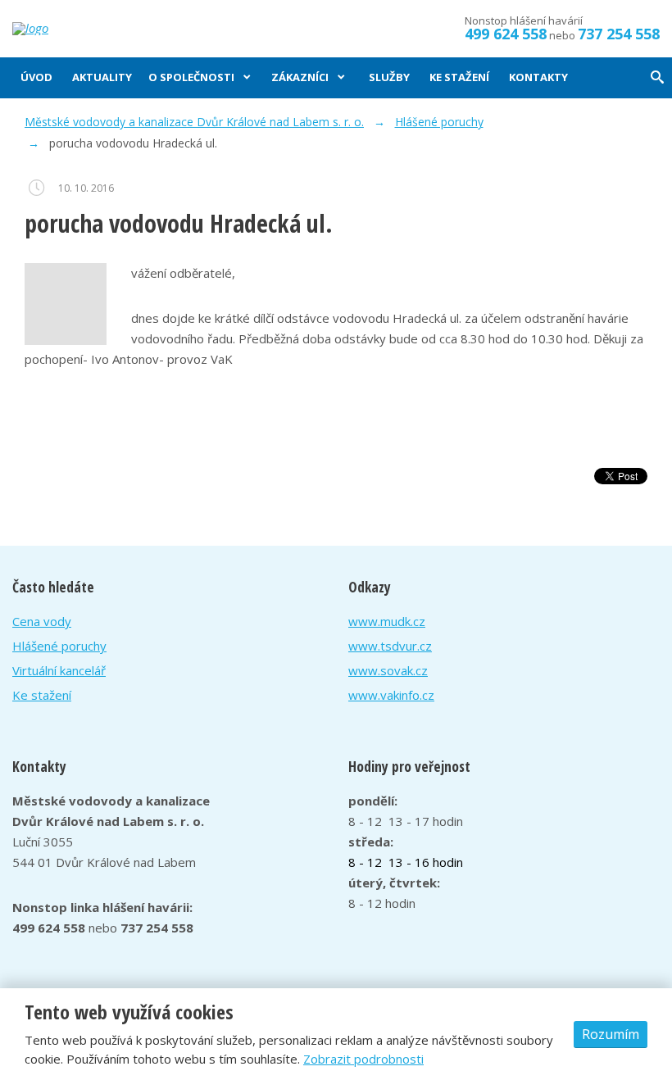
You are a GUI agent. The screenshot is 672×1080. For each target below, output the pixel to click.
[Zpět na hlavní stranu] (67, 28)
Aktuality (102, 77)
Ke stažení (459, 77)
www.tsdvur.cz (390, 646)
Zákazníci (300, 77)
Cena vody (41, 621)
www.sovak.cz (388, 670)
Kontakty (538, 77)
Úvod (36, 77)
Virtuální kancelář (59, 670)
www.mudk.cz (386, 621)
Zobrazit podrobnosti (363, 1059)
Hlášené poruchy (59, 646)
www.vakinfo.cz (391, 695)
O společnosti (191, 77)
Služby (389, 77)
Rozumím (610, 1034)
